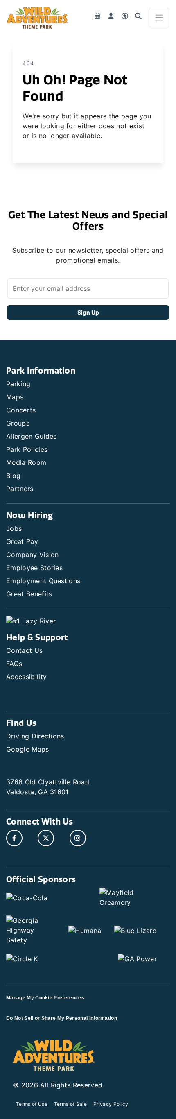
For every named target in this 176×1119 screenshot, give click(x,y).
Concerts (21, 410)
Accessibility (26, 677)
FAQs (14, 663)
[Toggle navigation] (159, 17)
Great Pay (22, 541)
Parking (18, 384)
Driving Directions (35, 736)
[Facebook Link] (14, 838)
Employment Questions (43, 581)
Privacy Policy (110, 1104)
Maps (14, 397)
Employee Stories (34, 568)
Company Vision (32, 554)
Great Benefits (29, 594)
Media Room (26, 462)
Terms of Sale (70, 1104)
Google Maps (27, 749)
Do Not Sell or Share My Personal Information (61, 1018)
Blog (13, 475)
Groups (17, 423)
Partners (20, 489)
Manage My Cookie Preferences (45, 998)
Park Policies (26, 449)
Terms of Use (31, 1104)
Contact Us (24, 650)
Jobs (14, 528)
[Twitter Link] (46, 838)
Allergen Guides (31, 436)
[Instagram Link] (78, 838)
